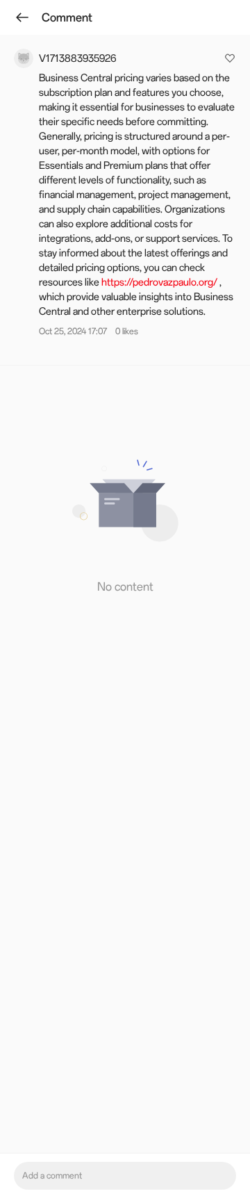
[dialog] (125, 599)
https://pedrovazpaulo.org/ (159, 282)
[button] (125, 498)
